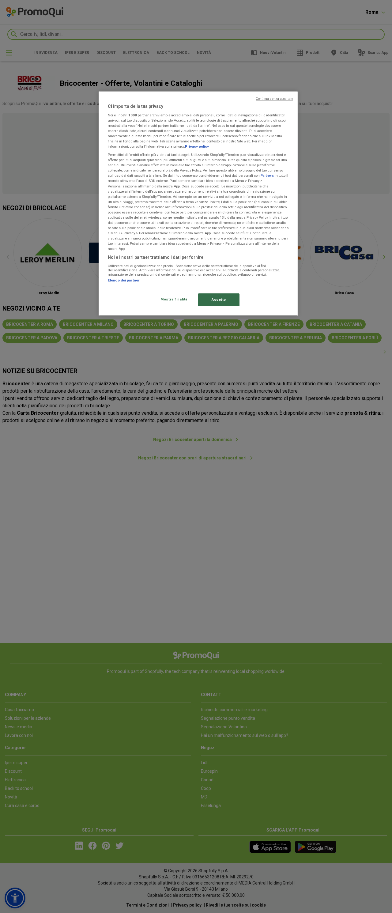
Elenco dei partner (124, 280)
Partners (267, 175)
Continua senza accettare (274, 99)
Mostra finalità (173, 299)
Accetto (219, 299)
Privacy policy (197, 146)
